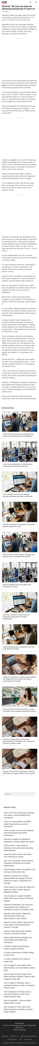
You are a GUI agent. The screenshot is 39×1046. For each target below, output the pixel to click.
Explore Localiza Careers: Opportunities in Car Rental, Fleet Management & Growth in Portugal (19, 924)
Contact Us (28, 1039)
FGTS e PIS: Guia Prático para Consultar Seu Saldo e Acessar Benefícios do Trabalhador (19, 815)
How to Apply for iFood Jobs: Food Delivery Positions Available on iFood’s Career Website (18, 1009)
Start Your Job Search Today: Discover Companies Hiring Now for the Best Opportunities (18, 863)
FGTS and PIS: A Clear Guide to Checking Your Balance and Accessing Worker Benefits (18, 848)
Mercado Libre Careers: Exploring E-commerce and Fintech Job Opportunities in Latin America (17, 916)
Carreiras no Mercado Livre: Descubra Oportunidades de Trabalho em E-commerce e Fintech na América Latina (19, 907)
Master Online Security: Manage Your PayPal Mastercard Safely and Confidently (18, 940)
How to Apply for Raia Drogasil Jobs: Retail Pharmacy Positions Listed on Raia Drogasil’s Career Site (19, 976)
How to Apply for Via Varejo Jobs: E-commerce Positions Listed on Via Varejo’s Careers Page (18, 994)
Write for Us (14, 1036)
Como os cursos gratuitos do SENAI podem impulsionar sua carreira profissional (17, 824)
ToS (20, 1039)
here (3, 85)
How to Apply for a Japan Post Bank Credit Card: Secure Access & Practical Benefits (18, 898)
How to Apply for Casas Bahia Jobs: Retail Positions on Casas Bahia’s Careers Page (19, 967)
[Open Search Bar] (30, 2)
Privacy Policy (12, 1039)
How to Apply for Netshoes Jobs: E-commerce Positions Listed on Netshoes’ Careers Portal (19, 985)
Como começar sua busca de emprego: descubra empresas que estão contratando (19, 832)
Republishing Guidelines (29, 1036)
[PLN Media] (4, 2)
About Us (5, 1036)
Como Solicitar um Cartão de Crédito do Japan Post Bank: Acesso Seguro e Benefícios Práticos (19, 889)
